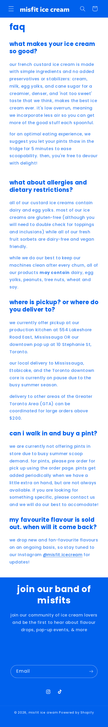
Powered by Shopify (76, 712)
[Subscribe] (91, 671)
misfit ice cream (43, 712)
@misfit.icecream (63, 555)
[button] (11, 9)
